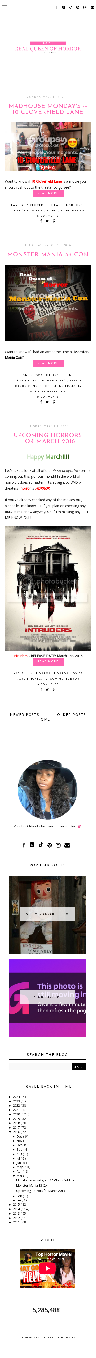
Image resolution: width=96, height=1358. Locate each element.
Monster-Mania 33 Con (48, 255)
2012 (17, 1218)
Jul (19, 1158)
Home (46, 717)
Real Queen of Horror (54, 1337)
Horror (44, 673)
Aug (20, 1154)
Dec (20, 1136)
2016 (39, 375)
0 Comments (48, 216)
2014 (17, 1209)
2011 (17, 1222)
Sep (20, 1149)
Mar (20, 1176)
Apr (20, 1171)
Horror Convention (31, 386)
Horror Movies (69, 673)
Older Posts (71, 714)
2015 (17, 1204)
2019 (17, 1119)
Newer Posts (24, 714)
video (52, 210)
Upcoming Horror (63, 679)
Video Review (72, 210)
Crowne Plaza (53, 380)
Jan (19, 1200)
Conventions (25, 380)
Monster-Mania (68, 386)
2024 (17, 1097)
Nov (20, 1141)
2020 (17, 1114)
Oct (19, 1145)
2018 (17, 1123)
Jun (19, 1163)
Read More (48, 193)
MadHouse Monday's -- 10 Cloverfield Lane (48, 109)
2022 (17, 1105)
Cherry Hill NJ (60, 375)
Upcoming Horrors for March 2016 (48, 439)
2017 (17, 1127)
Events (76, 380)
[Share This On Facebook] (41, 221)
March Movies (30, 679)
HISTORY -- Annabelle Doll (47, 914)
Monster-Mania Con (48, 391)
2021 (17, 1110)
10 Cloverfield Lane (45, 205)
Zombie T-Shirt (47, 997)
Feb (20, 1196)
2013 (17, 1213)
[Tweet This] (48, 221)
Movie (38, 210)
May (20, 1167)
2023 (17, 1101)
